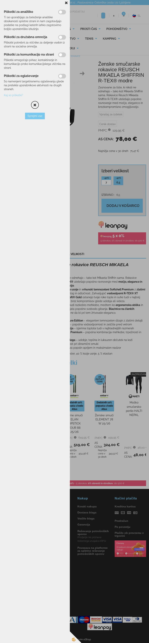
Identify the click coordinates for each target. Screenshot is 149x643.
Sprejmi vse (35, 116)
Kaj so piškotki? (13, 95)
